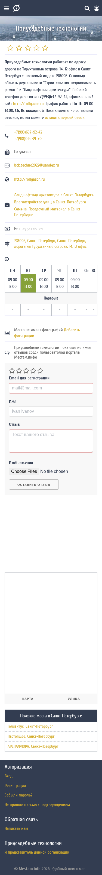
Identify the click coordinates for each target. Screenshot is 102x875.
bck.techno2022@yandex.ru (36, 165)
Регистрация (15, 785)
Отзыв (14, 424)
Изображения (21, 462)
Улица (74, 698)
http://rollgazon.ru (28, 103)
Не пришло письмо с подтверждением (37, 804)
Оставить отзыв (33, 484)
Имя (13, 401)
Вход (9, 775)
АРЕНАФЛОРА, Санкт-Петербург (33, 746)
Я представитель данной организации (37, 852)
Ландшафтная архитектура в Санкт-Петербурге (54, 195)
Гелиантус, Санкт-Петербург (30, 726)
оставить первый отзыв (64, 117)
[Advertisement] (45, 536)
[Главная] (16, 8)
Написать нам (16, 828)
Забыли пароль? (18, 795)
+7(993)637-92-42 (28, 132)
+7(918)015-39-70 (28, 138)
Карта (27, 698)
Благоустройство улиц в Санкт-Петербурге (50, 202)
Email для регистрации (29, 378)
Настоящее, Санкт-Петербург (31, 736)
